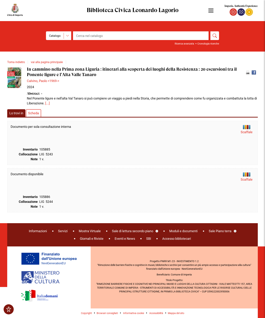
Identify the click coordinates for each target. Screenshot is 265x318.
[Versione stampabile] (248, 73)
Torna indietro (16, 62)
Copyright (86, 313)
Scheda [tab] (33, 113)
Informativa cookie (133, 313)
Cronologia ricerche (208, 43)
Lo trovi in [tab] (16, 113)
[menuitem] (38, 231)
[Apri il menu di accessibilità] (9, 309)
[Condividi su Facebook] (254, 72)
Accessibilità (156, 313)
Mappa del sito (176, 313)
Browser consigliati (107, 313)
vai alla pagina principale (47, 62)
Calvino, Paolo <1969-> (43, 81)
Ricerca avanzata (184, 43)
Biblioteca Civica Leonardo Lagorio (132, 11)
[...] (47, 103)
